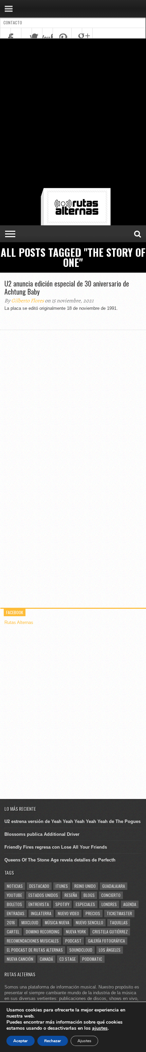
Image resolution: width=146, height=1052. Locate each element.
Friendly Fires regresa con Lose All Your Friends (55, 847)
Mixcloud (29, 922)
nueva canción (20, 959)
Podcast (73, 941)
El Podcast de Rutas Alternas (35, 950)
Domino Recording (42, 931)
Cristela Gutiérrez (110, 931)
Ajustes (84, 1041)
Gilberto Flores (27, 300)
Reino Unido (85, 886)
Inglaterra (41, 913)
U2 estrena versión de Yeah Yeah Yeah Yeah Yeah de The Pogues (72, 821)
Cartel (13, 931)
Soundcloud (80, 950)
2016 (11, 922)
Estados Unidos (43, 895)
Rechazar (52, 1041)
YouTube (14, 895)
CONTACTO (12, 22)
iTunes (62, 886)
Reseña (71, 895)
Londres (109, 904)
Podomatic (92, 959)
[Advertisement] (73, 114)
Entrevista (39, 904)
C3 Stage (67, 959)
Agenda (129, 904)
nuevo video (68, 913)
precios (93, 913)
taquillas (119, 922)
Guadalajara (113, 886)
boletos (14, 904)
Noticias (15, 886)
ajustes (100, 1028)
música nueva (57, 922)
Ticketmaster (119, 913)
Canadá (46, 959)
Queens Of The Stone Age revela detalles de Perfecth (59, 859)
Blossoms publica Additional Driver (41, 834)
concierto (111, 895)
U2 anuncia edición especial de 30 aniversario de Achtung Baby (66, 287)
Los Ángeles (110, 950)
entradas (15, 913)
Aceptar (20, 1041)
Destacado (39, 886)
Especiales (85, 904)
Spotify (62, 904)
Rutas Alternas (18, 622)
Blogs (89, 895)
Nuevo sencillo (89, 922)
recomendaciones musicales (33, 941)
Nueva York (76, 931)
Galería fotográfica (106, 941)
